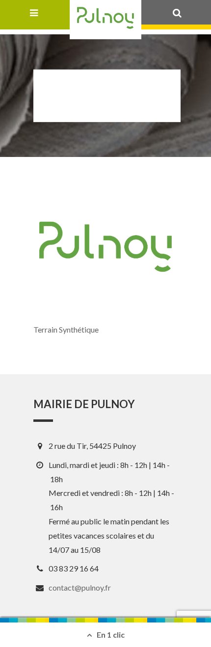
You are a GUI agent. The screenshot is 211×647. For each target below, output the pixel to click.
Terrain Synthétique (66, 329)
